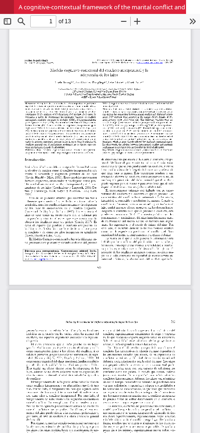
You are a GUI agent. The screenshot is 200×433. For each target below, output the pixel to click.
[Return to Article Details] (7, 7)
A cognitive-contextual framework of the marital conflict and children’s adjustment (109, 7)
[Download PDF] (193, 7)
